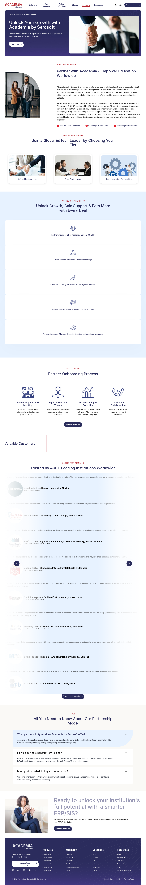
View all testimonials (71, 696)
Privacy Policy (108, 879)
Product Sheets (122, 864)
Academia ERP (47, 857)
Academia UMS (47, 861)
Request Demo (131, 5)
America (95, 857)
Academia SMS (47, 870)
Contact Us (69, 857)
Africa (94, 854)
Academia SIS (47, 854)
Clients (75, 5)
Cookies (118, 879)
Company (86, 5)
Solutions (33, 5)
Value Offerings (62, 5)
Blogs (119, 854)
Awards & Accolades (72, 867)
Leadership (69, 861)
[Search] (116, 5)
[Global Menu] (120, 5)
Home (11, 14)
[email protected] (25, 854)
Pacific (95, 870)
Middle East (96, 867)
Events (119, 867)
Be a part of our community (23, 864)
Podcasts (120, 861)
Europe (95, 864)
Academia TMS (47, 867)
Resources (98, 5)
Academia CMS (47, 864)
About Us (69, 854)
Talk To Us (15, 44)
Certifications (70, 864)
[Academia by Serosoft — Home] (13, 5)
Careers (68, 870)
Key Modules (46, 5)
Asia (94, 861)
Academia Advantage (124, 870)
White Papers (121, 857)
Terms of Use (129, 879)
